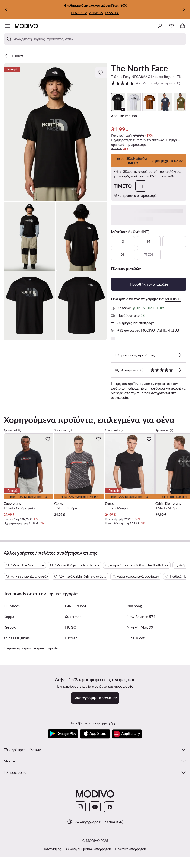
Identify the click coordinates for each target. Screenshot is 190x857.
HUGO (70, 627)
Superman (73, 616)
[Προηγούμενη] (6, 9)
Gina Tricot (136, 638)
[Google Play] (63, 734)
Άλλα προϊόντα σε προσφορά (135, 196)
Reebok (10, 627)
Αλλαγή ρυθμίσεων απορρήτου (88, 849)
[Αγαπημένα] (171, 26)
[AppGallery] (127, 734)
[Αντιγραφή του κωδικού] (140, 186)
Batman (71, 638)
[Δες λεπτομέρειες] (179, 355)
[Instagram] (80, 806)
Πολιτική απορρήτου (130, 849)
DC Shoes (12, 606)
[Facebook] (109, 806)
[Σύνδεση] (160, 26)
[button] (55, 132)
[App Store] (95, 734)
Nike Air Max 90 (140, 627)
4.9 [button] (145, 83)
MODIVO (173, 299)
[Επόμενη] (183, 9)
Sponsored (10, 430)
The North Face (139, 68)
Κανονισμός (52, 849)
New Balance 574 (141, 616)
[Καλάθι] (182, 26)
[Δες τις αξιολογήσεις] (179, 370)
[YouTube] (95, 806)
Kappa (9, 616)
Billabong (134, 606)
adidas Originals (17, 638)
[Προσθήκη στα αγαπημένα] (101, 72)
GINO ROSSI (75, 606)
